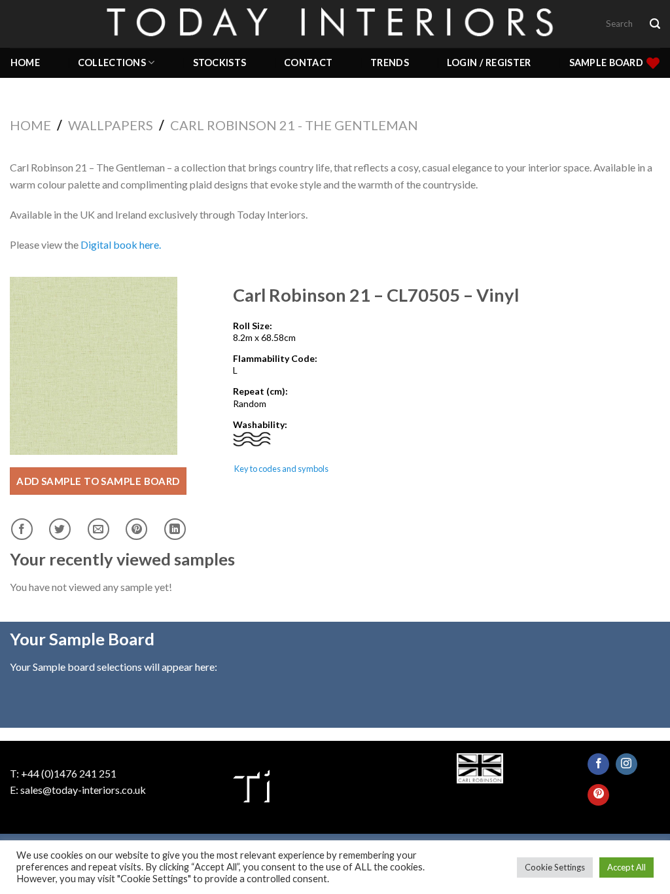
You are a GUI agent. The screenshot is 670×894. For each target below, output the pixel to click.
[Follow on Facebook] (598, 764)
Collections (112, 62)
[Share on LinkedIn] (175, 529)
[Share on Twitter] (60, 529)
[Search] (655, 24)
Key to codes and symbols (281, 468)
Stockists (220, 62)
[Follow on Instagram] (626, 764)
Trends (389, 62)
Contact (308, 62)
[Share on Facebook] (22, 529)
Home (25, 62)
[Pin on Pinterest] (136, 529)
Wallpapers (110, 125)
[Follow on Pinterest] (598, 795)
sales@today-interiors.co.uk (83, 789)
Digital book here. (120, 244)
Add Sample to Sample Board (98, 481)
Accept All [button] (626, 867)
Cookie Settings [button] (555, 867)
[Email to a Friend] (98, 529)
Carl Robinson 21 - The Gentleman (294, 125)
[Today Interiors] (335, 23)
